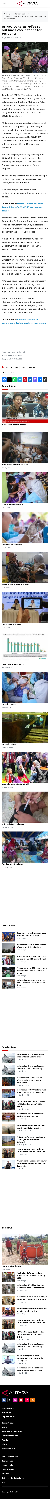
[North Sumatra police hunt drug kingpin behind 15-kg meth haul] (8, 960)
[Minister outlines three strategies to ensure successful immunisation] (25, 407)
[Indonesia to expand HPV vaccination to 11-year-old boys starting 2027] (25, 767)
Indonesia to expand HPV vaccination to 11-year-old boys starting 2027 (23, 782)
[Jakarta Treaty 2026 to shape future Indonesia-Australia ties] (8, 1153)
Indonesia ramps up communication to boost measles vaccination (24, 543)
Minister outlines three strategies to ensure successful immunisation (23, 423)
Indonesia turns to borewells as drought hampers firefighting (22, 1264)
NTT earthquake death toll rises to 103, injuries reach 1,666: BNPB (31, 1104)
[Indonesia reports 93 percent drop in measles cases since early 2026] (25, 647)
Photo (5, 1444)
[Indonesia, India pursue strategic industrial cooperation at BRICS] (8, 1300)
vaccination (12, 367)
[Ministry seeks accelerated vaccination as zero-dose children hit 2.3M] (25, 447)
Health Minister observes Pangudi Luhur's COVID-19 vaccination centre (22, 207)
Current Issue (20, 14)
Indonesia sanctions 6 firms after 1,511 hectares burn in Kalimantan (29, 1080)
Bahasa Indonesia (10, 1457)
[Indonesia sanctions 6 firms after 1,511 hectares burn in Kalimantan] (8, 1081)
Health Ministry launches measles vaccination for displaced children (24, 862)
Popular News (9, 1047)
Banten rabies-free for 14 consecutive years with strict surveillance (23, 822)
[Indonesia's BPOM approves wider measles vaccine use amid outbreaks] (25, 567)
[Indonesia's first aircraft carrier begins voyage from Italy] (8, 1117)
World (4, 1427)
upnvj (23, 367)
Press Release (8, 1448)
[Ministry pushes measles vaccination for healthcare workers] (25, 607)
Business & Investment (12, 1431)
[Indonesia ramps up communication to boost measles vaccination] (25, 527)
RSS (3, 1482)
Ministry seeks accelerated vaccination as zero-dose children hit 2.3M (22, 463)
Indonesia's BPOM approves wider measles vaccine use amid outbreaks (23, 583)
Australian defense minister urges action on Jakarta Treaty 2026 (31, 1275)
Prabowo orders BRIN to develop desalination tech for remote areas (32, 970)
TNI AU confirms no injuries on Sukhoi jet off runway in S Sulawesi (31, 1139)
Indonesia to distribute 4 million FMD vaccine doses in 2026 (24, 742)
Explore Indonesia (10, 1436)
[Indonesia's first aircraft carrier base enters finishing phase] (8, 1058)
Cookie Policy (8, 1469)
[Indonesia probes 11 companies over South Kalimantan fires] (8, 1129)
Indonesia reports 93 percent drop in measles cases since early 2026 (24, 663)
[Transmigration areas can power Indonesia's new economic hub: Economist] (8, 1164)
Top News (7, 1228)
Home (9, 14)
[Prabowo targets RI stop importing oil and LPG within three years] (8, 1359)
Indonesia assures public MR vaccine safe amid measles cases (25, 702)
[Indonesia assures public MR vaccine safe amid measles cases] (25, 687)
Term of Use (7, 1461)
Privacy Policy (8, 1465)
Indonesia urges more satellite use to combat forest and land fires (31, 982)
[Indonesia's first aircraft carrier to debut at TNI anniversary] (8, 1069)
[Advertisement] (25, 896)
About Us (6, 1474)
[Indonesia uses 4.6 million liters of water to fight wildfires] (8, 948)
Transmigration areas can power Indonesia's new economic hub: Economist (32, 1163)
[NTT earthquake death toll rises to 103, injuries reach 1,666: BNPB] (8, 1105)
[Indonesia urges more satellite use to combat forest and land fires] (8, 984)
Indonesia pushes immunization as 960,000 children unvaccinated (23, 503)
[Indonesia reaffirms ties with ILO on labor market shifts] (8, 1312)
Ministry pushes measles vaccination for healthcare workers (21, 623)
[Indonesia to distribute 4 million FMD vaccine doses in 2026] (25, 727)
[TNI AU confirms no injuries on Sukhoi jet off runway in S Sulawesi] (8, 1140)
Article (5, 1440)
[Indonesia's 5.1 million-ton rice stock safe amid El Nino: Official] (8, 1288)
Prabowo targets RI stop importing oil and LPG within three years (30, 1358)
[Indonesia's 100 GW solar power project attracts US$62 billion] (8, 1093)
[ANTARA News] (27, 3)
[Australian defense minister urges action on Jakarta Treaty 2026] (8, 1276)
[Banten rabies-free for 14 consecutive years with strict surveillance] (25, 807)
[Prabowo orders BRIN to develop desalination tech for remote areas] (8, 971)
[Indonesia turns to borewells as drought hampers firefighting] (25, 1249)
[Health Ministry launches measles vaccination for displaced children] (25, 847)
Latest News (8, 926)
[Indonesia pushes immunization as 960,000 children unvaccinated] (25, 487)
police (32, 367)
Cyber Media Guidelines (13, 1478)
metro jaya (8, 372)
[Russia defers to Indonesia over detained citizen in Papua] (8, 936)
